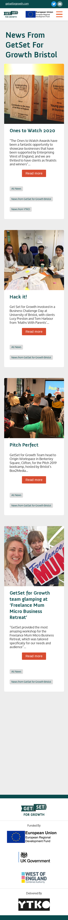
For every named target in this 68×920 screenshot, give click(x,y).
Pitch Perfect (24, 445)
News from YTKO (20, 209)
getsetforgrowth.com (17, 3)
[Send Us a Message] (60, 5)
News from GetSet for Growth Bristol (31, 199)
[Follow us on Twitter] (54, 5)
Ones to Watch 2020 (32, 130)
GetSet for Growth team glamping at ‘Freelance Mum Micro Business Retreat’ (30, 605)
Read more (34, 173)
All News (16, 188)
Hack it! (18, 297)
